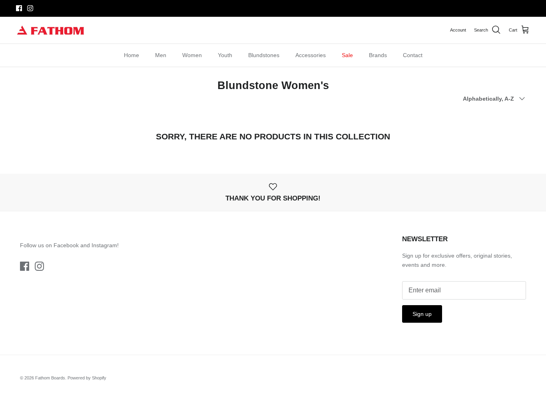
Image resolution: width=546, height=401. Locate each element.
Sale (347, 55)
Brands (378, 55)
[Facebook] (19, 8)
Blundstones (263, 55)
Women (192, 55)
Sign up (422, 314)
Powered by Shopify (87, 377)
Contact (412, 55)
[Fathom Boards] (51, 30)
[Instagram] (30, 8)
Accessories (310, 55)
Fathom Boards (50, 377)
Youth (225, 55)
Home (131, 55)
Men (160, 55)
